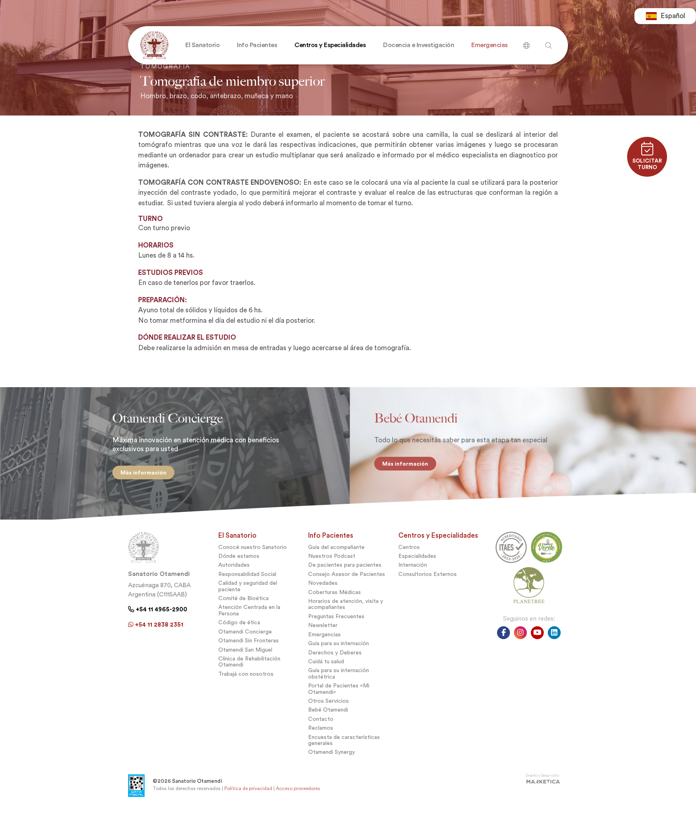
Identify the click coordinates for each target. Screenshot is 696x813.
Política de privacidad (248, 788)
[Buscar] (526, 42)
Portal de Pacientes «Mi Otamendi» (338, 689)
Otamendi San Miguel (245, 650)
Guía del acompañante (336, 547)
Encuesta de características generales (344, 740)
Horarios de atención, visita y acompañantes (345, 604)
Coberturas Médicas (334, 592)
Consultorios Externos (427, 574)
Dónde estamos (238, 556)
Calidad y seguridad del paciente (247, 586)
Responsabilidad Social (247, 574)
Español (673, 16)
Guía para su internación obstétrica (338, 673)
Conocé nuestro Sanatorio (252, 547)
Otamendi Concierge (245, 632)
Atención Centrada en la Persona (249, 610)
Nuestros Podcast (331, 556)
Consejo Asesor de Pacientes (346, 574)
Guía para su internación (338, 643)
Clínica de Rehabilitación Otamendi (249, 662)
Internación (412, 565)
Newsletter (323, 625)
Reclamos (320, 728)
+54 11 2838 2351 (158, 624)
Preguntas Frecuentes (336, 616)
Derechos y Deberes (335, 653)
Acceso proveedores (298, 788)
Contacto (321, 719)
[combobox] (665, 16)
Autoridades (234, 565)
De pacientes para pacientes (344, 565)
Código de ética (239, 622)
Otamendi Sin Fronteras (248, 641)
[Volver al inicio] (152, 45)
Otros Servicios (328, 701)
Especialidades (417, 556)
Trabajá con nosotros (245, 674)
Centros (409, 547)
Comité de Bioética (243, 598)
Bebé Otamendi (328, 710)
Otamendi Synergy (331, 752)
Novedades (323, 583)
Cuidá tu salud (326, 661)
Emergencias (324, 634)
